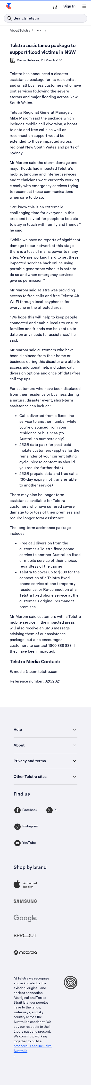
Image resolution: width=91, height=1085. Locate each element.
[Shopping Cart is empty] (54, 6)
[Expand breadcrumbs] (39, 30)
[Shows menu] (84, 6)
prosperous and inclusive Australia (33, 1048)
